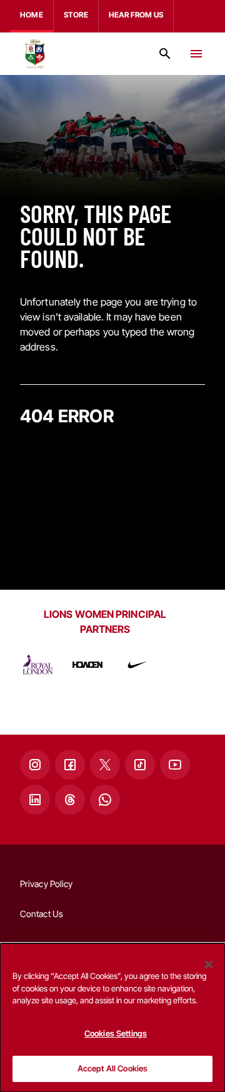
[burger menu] (196, 53)
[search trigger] (165, 54)
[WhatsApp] (105, 800)
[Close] (208, 964)
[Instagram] (35, 765)
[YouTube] (175, 765)
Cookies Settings (115, 1033)
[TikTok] (140, 765)
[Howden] (87, 664)
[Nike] (137, 664)
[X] (105, 765)
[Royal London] (37, 664)
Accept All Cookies (113, 1068)
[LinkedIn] (35, 800)
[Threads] (70, 800)
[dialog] (112, 1017)
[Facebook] (70, 765)
